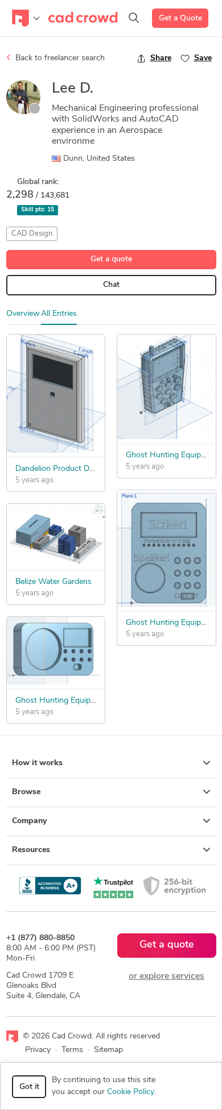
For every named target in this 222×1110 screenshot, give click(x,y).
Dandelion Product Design (61, 469)
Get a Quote (180, 18)
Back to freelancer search (59, 58)
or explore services (166, 976)
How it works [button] (37, 763)
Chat (111, 285)
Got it (29, 1087)
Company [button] (29, 821)
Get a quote (111, 259)
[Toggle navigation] (25, 18)
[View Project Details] (56, 450)
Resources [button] (31, 850)
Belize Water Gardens (53, 582)
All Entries (59, 314)
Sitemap (108, 1050)
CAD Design (31, 233)
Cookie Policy (130, 1092)
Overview (23, 314)
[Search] (133, 18)
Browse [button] (26, 792)
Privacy (38, 1050)
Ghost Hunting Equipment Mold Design (85, 700)
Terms (72, 1050)
